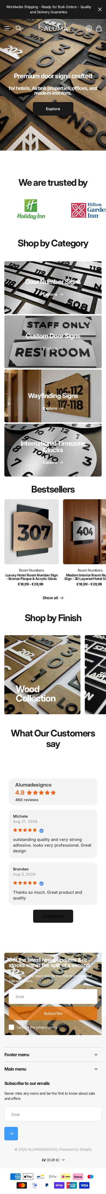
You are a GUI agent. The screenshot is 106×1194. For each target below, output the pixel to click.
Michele (20, 816)
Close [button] (100, 9)
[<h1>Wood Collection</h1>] (42, 675)
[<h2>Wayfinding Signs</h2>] (53, 396)
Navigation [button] (7, 28)
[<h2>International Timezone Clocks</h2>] (53, 450)
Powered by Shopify (75, 1149)
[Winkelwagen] (99, 28)
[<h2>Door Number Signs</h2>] (53, 287)
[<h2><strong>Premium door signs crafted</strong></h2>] (53, 97)
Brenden (21, 869)
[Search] (19, 28)
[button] (53, 916)
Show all (51, 597)
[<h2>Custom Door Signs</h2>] (53, 341)
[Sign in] (89, 28)
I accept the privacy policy (37, 1027)
